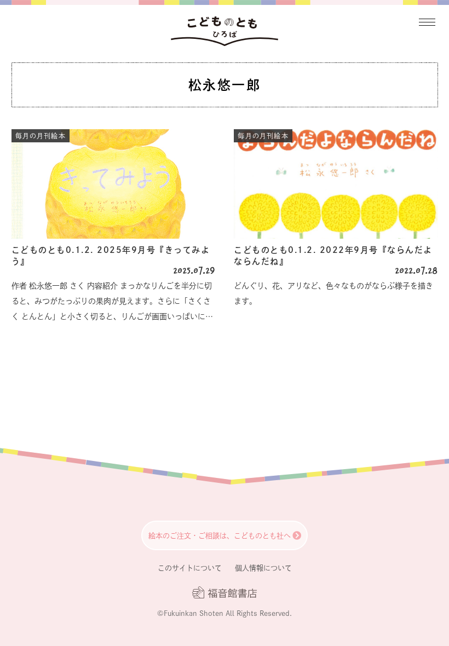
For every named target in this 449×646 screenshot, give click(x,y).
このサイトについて (190, 568)
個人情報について (263, 568)
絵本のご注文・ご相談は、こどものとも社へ (219, 535)
